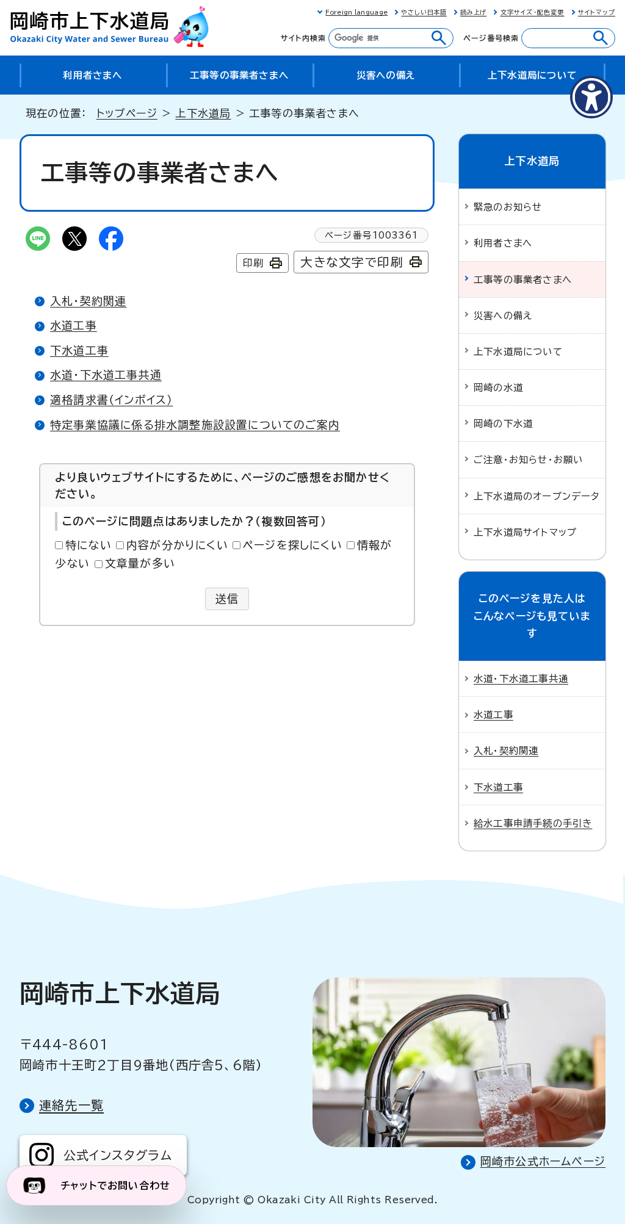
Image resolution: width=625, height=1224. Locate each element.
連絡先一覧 (71, 1105)
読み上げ (473, 12)
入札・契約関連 (88, 300)
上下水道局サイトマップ (525, 532)
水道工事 (73, 325)
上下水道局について (518, 351)
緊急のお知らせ (508, 207)
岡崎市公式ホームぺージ (542, 1161)
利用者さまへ (503, 243)
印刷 (253, 263)
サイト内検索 (303, 37)
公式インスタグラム (117, 1155)
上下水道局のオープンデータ (537, 496)
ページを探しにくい (292, 544)
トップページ (126, 113)
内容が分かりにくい (177, 544)
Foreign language (356, 12)
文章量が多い (140, 563)
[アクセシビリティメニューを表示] (591, 97)
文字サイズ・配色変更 (532, 12)
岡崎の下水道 (503, 423)
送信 (227, 598)
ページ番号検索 (491, 37)
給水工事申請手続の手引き (533, 823)
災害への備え (503, 315)
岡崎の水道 (498, 387)
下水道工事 (79, 350)
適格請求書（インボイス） (111, 399)
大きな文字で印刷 (351, 262)
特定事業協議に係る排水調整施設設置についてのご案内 (195, 424)
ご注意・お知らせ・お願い (528, 459)
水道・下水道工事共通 (106, 374)
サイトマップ (596, 12)
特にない (88, 544)
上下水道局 (203, 113)
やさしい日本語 (423, 12)
